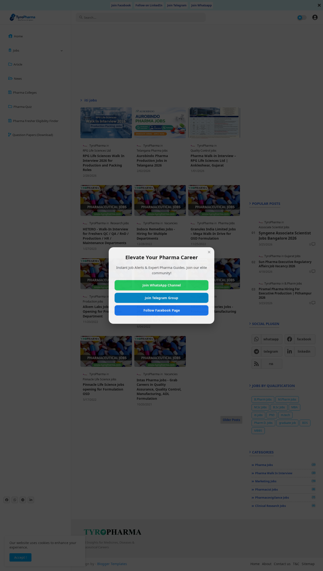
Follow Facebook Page (161, 310)
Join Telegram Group (161, 298)
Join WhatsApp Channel (161, 285)
